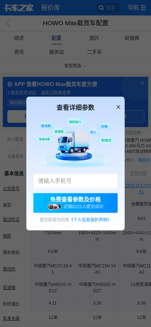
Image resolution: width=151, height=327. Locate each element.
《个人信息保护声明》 (90, 220)
